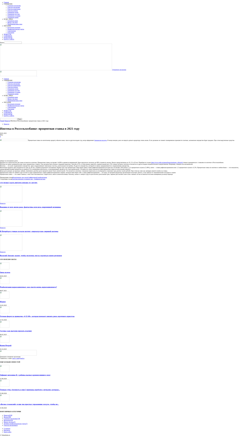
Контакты (7, 430)
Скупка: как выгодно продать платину (16, 331)
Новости (7, 121)
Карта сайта (7, 432)
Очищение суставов (13, 16)
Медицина (8, 420)
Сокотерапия (11, 31)
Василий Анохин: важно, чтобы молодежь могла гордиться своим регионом (31, 256)
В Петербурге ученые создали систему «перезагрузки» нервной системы (29, 231)
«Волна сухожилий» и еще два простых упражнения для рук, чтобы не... (29, 404)
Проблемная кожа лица (14, 24)
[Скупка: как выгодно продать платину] (4, 327)
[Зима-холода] (4, 269)
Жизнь (7, 417)
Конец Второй (5, 345)
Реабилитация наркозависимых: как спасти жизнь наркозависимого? (28, 287)
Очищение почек (12, 12)
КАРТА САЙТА (9, 39)
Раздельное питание (13, 27)
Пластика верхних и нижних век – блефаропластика (28, 179)
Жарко (3, 302)
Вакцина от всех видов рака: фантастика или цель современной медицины (30, 207)
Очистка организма (13, 7)
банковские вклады (100, 140)
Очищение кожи (12, 21)
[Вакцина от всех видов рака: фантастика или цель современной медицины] (11, 202)
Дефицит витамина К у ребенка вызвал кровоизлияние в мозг (25, 375)
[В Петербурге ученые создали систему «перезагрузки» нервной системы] (11, 226)
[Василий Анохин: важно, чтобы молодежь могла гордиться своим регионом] (11, 250)
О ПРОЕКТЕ (8, 36)
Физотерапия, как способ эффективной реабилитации (30, 177)
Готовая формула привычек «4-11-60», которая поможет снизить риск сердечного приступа (37, 316)
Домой (2, 121)
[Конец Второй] (4, 342)
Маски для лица (12, 22)
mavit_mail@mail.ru (18, 358)
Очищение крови (12, 17)
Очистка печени (12, 10)
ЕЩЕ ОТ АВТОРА (31, 183)
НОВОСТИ (7, 34)
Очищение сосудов (13, 14)
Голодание (10, 32)
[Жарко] (4, 298)
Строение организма (14, 5)
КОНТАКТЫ (8, 37)
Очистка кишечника (13, 9)
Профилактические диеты (15, 29)
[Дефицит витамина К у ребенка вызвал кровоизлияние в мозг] (4, 371)
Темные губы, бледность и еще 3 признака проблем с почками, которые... (30, 390)
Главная (6, 2)
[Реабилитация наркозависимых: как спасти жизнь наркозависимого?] (4, 283)
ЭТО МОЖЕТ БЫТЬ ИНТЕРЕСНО (12, 183)
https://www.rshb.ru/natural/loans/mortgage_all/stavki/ (167, 162)
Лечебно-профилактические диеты (15, 424)
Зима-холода (5, 272)
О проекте (7, 428)
